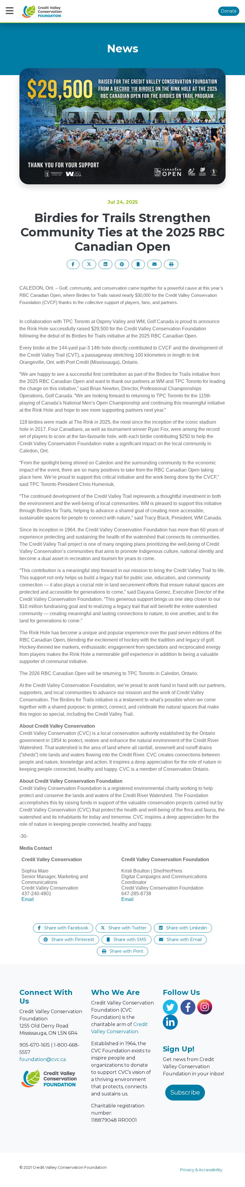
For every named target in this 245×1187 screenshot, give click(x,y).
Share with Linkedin (186, 928)
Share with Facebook (65, 928)
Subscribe (185, 1092)
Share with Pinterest (72, 939)
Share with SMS (129, 939)
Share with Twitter (126, 928)
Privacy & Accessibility (201, 1170)
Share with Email (184, 939)
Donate (229, 11)
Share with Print (125, 951)
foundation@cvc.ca (42, 1059)
